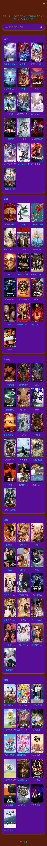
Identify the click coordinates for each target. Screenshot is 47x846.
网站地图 (23, 841)
